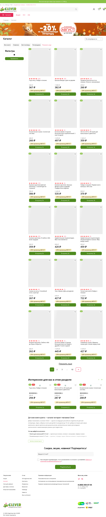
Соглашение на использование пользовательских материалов (56, 481)
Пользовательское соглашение (47, 478)
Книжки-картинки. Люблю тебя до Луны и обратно (39, 343)
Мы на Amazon (26, 495)
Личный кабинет (8, 484)
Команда (24, 489)
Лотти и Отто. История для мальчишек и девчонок (89, 132)
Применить (14, 59)
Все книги (7, 45)
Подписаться (65, 467)
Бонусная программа (9, 489)
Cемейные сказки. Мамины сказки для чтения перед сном (90, 343)
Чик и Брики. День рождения (64, 291)
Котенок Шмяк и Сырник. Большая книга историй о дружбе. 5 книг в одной (63, 344)
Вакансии (24, 487)
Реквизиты (25, 484)
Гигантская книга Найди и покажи (88, 292)
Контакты (24, 481)
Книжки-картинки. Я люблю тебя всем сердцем (39, 239)
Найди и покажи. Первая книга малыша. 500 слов (90, 185)
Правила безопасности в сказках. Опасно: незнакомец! (90, 81)
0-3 (24, 15)
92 (72, 369)
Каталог (5, 481)
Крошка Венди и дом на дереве (65, 80)
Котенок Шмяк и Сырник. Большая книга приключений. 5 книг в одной (65, 133)
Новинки (16, 45)
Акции (18, 15)
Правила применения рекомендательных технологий (53, 484)
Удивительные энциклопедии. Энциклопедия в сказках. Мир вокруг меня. (90, 239)
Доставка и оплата (8, 487)
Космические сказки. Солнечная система (39, 132)
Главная (6, 20)
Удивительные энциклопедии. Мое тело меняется (64, 239)
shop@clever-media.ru (19, 5)
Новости (24, 492)
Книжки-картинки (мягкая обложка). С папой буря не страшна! (37, 186)
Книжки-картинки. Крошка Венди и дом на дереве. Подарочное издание (63, 186)
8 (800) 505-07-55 (31, 5)
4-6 (29, 15)
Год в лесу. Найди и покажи (38, 80)
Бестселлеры (26, 45)
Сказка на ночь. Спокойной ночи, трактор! (38, 292)
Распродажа (36, 45)
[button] (99, 380)
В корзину (39, 407)
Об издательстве (27, 478)
